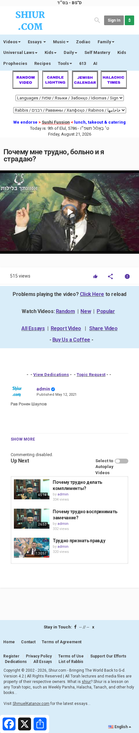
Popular (106, 311)
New (85, 311)
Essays (35, 41)
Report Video (66, 328)
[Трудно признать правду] (31, 548)
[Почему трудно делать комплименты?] (31, 489)
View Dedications (51, 374)
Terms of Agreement (61, 642)
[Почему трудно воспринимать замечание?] (31, 519)
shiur (86, 681)
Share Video (103, 328)
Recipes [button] (42, 63)
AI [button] (95, 63)
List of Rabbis (71, 661)
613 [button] (82, 63)
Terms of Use (71, 656)
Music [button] (59, 41)
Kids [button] (49, 52)
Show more (23, 439)
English (121, 727)
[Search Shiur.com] (97, 19)
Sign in (114, 20)
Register (11, 656)
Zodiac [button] (83, 41)
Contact (28, 642)
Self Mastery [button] (97, 52)
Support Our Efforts (108, 656)
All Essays (33, 328)
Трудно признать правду (79, 540)
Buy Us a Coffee (71, 340)
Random (65, 311)
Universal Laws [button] (18, 52)
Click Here (92, 294)
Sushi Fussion (56, 122)
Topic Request (91, 374)
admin (43, 389)
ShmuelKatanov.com (31, 703)
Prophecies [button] (15, 63)
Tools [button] (63, 63)
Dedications (16, 661)
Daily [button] (69, 52)
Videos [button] (10, 41)
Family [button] (104, 41)
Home (9, 642)
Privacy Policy (39, 656)
